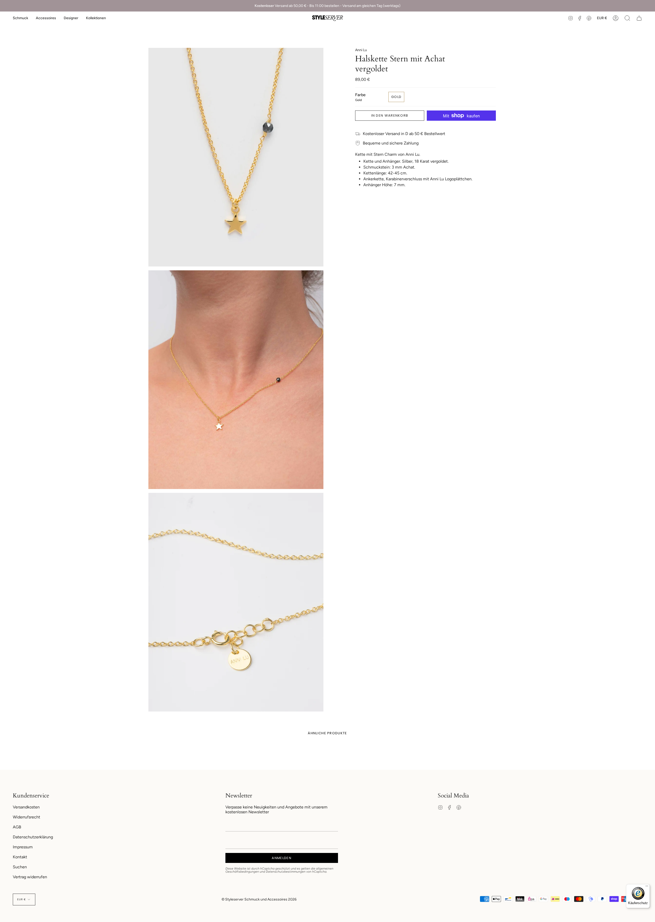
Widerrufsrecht (26, 817)
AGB (17, 827)
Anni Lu (361, 50)
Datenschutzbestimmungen (285, 871)
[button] (20, 18)
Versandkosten (26, 807)
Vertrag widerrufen (30, 876)
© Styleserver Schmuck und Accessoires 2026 (259, 899)
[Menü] (647, 887)
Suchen (20, 866)
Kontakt (20, 856)
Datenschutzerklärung (33, 837)
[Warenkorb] (639, 18)
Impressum (23, 847)
